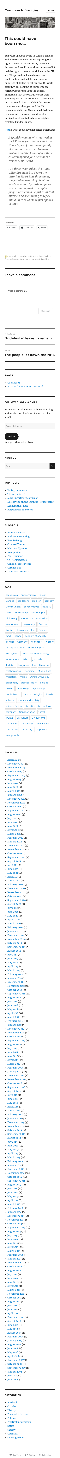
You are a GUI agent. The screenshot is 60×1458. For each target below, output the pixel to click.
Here (7, 129)
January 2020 (14, 931)
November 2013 (16, 1219)
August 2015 (14, 1137)
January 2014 (14, 1211)
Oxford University (39, 677)
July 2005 (12, 1375)
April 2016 (13, 1106)
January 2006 (14, 1371)
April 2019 (13, 966)
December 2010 (15, 1317)
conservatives (31, 606)
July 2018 (12, 1001)
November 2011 (15, 1293)
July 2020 (12, 907)
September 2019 (16, 946)
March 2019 (13, 970)
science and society (28, 700)
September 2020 (16, 900)
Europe (8, 259)
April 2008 (13, 1356)
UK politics (44, 259)
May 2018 (12, 1009)
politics (44, 682)
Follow (11, 436)
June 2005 (13, 1379)
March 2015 (13, 1157)
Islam (26, 659)
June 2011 (12, 1309)
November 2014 (16, 1173)
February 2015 (15, 1161)
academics (12, 595)
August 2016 (14, 1091)
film (33, 630)
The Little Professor (18, 571)
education (42, 618)
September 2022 (16, 810)
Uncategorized (15, 1437)
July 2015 (12, 1141)
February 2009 (15, 1336)
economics (27, 618)
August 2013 (14, 1231)
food (8, 636)
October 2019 (14, 943)
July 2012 (12, 1274)
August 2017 (14, 1044)
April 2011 (12, 1313)
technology (44, 706)
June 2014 (12, 1192)
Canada (10, 601)
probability (23, 688)
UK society (27, 723)
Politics (40, 256)
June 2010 (12, 1325)
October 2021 (14, 853)
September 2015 (16, 1134)
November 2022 (16, 802)
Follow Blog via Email (21, 402)
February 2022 (15, 837)
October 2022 (14, 806)
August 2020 (14, 904)
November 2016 (16, 1079)
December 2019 (15, 935)
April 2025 (13, 759)
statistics (30, 706)
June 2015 (12, 1145)
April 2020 (13, 919)
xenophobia (12, 735)
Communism (13, 606)
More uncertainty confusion (22, 498)
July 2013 (12, 1235)
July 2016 (12, 1095)
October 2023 (14, 771)
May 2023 (12, 787)
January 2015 (14, 1165)
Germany (22, 641)
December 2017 (15, 1028)
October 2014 (14, 1176)
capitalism (23, 601)
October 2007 (14, 1364)
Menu (51, 10)
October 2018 (14, 989)
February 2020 (15, 927)
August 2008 (14, 1344)
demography (38, 612)
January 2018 (14, 1024)
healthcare (37, 641)
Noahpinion (14, 552)
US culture (12, 729)
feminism (22, 630)
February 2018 (15, 1021)
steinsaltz (13, 256)
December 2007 (16, 1360)
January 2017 (14, 1071)
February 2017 (15, 1067)
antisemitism (28, 595)
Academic (12, 1402)
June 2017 (12, 1052)
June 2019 (12, 958)
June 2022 (13, 822)
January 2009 (14, 1340)
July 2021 (12, 865)
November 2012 (16, 1262)
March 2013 (13, 1250)
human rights (36, 647)
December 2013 (15, 1215)
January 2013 (14, 1258)
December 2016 (15, 1075)
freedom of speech (35, 636)
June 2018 (12, 1005)
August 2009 (14, 1332)
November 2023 (16, 767)
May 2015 (12, 1149)
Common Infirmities (22, 10)
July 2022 (12, 818)
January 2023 (14, 794)
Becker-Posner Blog (18, 536)
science (10, 700)
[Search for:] (27, 466)
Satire (10, 1425)
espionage (29, 624)
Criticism (12, 1406)
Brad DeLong (14, 540)
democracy (21, 612)
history (50, 641)
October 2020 (14, 896)
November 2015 (16, 1126)
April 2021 (12, 876)
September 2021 (16, 857)
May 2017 (12, 1056)
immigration (18, 259)
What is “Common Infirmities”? (25, 386)
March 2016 (13, 1110)
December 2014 (15, 1169)
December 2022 (16, 798)
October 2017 (14, 1036)
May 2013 (12, 1243)
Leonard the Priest (17, 505)
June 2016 (12, 1098)
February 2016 (15, 1114)
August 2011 (14, 1301)
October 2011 (14, 1297)
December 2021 (15, 845)
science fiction (14, 706)
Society (47, 256)
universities (42, 723)
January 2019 (14, 978)
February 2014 (15, 1208)
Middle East (44, 671)
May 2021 (12, 872)
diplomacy (11, 618)
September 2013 (16, 1227)
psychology (38, 688)
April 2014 (12, 1200)
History (11, 1410)
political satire (29, 682)
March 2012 (13, 1289)
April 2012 (12, 1286)
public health (13, 694)
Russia (49, 694)
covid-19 (46, 606)
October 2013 (14, 1223)
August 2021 (14, 861)
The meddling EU (17, 494)
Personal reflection (17, 1414)
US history (26, 729)
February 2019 (15, 974)
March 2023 (14, 791)
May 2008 (12, 1352)
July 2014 (12, 1188)
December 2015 (15, 1122)
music (23, 677)
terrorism (11, 712)
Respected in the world (20, 509)
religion (38, 694)
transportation (27, 712)
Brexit (42, 595)
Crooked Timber (16, 544)
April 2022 (13, 830)
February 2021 (15, 884)
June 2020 (13, 911)
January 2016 (14, 1118)
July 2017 (12, 1048)
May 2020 (12, 915)
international (13, 659)
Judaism (10, 665)
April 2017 (12, 1059)
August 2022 (14, 814)
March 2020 (14, 923)
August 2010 (14, 1321)
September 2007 (16, 1367)
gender (10, 641)
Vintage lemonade (17, 490)
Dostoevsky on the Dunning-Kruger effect (30, 501)
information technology (36, 653)
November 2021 (16, 849)
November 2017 (16, 1032)
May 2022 (12, 826)
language (23, 665)
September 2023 (16, 775)
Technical (12, 1433)
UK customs (38, 717)
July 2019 (12, 954)
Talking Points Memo (19, 563)
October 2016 (14, 1083)
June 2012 (12, 1278)
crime (9, 612)
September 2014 (16, 1180)
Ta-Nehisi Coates (17, 559)
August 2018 (14, 997)
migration (11, 677)
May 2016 (12, 1102)
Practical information (19, 1422)
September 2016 (16, 1087)
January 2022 (14, 841)
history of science (15, 647)
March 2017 (13, 1063)
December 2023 (16, 763)
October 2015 (14, 1130)
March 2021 (13, 880)
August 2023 (14, 779)
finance (43, 630)
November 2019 (16, 939)
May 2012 (12, 1282)
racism (27, 694)
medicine (29, 671)
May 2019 (12, 962)
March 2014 (13, 1204)
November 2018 (16, 985)
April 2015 (12, 1153)
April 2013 (12, 1247)
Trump (9, 717)
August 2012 (14, 1270)
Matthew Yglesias (17, 548)
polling (9, 688)
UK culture (33, 259)
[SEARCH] (52, 466)
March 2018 (13, 1017)
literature (44, 665)
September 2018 (16, 993)
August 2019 (14, 950)
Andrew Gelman (16, 532)
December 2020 (16, 888)
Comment (45, 311)
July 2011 (12, 1305)
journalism (38, 659)
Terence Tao (14, 567)
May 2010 (12, 1328)
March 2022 (14, 833)
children (36, 601)
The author (13, 382)
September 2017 (16, 1040)
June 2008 (13, 1348)
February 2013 (15, 1254)
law (26, 259)
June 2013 (12, 1239)
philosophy (12, 682)
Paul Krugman (15, 556)
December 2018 (15, 982)
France (17, 636)
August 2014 (14, 1184)
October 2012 (14, 1266)
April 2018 (12, 1013)
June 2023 (12, 783)
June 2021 (12, 869)
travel (42, 712)
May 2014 (12, 1196)
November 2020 (16, 892)
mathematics (13, 671)
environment (13, 624)
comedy (49, 601)
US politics (41, 729)
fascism (10, 630)
